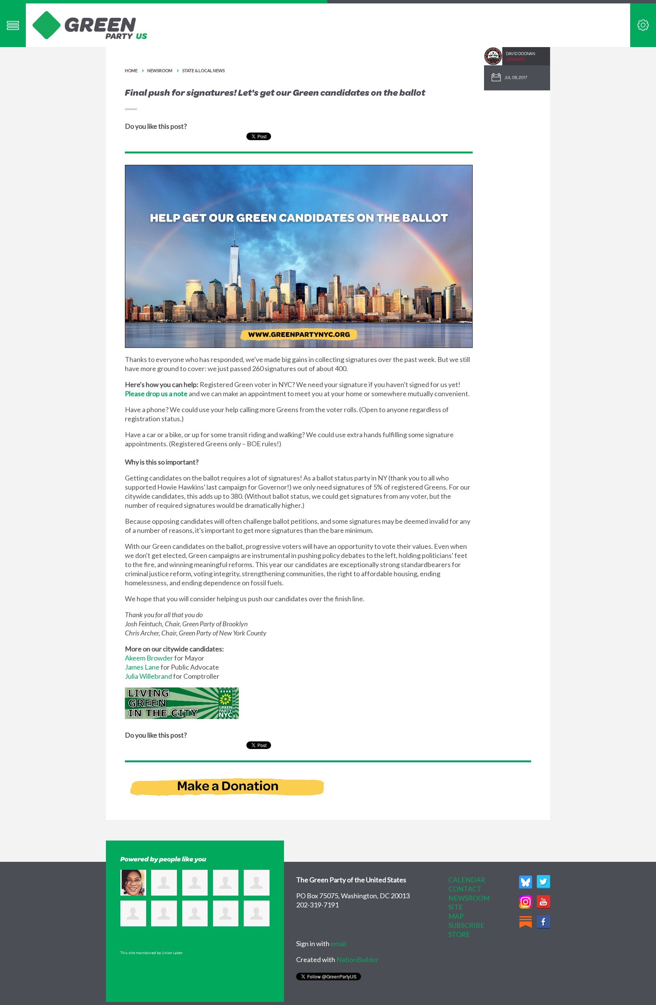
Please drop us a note (156, 393)
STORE (459, 934)
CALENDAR (466, 879)
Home (131, 70)
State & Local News (203, 70)
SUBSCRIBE (466, 925)
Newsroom (159, 70)
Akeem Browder (149, 658)
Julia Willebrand (148, 676)
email (338, 943)
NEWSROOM (469, 898)
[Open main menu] (13, 25)
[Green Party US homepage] (90, 24)
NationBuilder (357, 959)
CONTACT (464, 889)
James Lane (142, 667)
